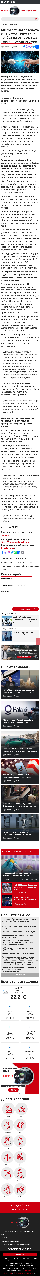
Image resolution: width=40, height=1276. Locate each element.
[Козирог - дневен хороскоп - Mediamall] (20, 1175)
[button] (35, 1273)
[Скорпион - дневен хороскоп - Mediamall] (20, 1159)
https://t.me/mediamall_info (15, 542)
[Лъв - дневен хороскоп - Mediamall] (7, 1143)
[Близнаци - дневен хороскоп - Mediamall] (7, 1127)
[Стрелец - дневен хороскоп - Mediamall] (7, 1175)
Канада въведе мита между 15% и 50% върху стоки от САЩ (17, 936)
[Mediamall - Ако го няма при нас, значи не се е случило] (12, 10)
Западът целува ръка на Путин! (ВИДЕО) (18, 953)
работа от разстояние (30, 566)
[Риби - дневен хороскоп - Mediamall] (20, 1191)
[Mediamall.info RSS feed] (27, 1210)
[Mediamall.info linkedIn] (8, 2)
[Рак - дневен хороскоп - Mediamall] (20, 1127)
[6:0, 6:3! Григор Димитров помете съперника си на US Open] (7, 888)
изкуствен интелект (17, 562)
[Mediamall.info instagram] (11, 2)
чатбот (30, 562)
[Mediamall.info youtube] (14, 2)
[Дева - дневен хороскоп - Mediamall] (20, 1143)
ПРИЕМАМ (20, 1254)
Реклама (4, 1238)
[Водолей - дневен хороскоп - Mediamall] (7, 1191)
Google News (7, 548)
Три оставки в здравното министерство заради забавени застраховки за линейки (18, 958)
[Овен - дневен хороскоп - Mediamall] (8, 1111)
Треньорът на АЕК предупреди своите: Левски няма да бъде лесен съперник (17, 963)
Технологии (13, 24)
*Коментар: (5, 592)
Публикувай (25, 609)
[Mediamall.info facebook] (2, 2)
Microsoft (4, 562)
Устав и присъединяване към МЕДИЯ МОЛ (15, 1244)
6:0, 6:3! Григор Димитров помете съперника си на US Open (25, 887)
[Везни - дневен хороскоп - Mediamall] (7, 1159)
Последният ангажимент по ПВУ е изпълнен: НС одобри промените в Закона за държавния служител (19, 969)
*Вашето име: (6, 579)
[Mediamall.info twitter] (5, 2)
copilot (3, 569)
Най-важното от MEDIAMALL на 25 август (25, 898)
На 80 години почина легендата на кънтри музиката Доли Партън (19, 949)
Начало (4, 24)
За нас (3, 1234)
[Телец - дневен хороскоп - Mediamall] (21, 1111)
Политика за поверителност (23, 1273)
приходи (16, 566)
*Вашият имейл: (7, 585)
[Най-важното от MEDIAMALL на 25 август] (7, 900)
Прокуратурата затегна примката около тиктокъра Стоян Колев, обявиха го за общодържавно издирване (18, 942)
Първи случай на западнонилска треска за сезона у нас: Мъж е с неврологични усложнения (19, 921)
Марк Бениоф (6, 566)
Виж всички (20, 975)
